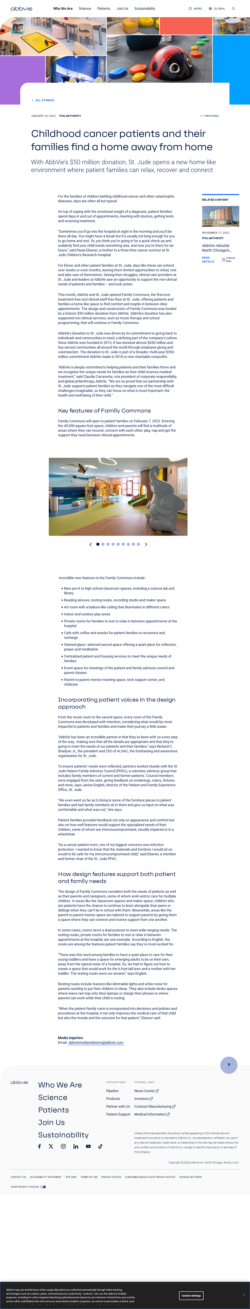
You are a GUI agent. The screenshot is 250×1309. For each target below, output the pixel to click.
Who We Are (63, 8)
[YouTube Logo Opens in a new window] (88, 1146)
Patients (103, 8)
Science (85, 8)
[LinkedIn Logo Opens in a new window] (75, 1146)
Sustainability (144, 8)
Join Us (122, 8)
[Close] (243, 1295)
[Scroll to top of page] (229, 1065)
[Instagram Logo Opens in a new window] (63, 1146)
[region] (125, 1295)
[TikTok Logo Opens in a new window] (100, 1146)
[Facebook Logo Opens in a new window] (39, 1146)
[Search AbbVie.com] (233, 8)
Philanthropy (70, 115)
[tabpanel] (118, 497)
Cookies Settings (190, 1177)
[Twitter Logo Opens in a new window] (51, 1146)
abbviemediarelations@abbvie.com (96, 1042)
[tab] (97, 544)
